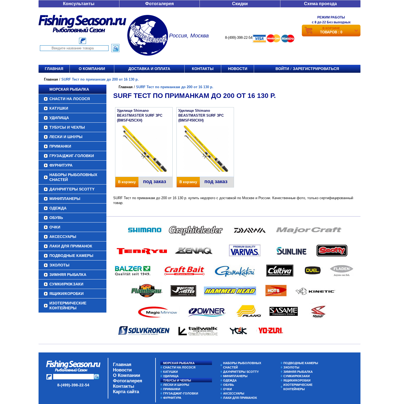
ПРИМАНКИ (60, 146)
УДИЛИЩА (59, 118)
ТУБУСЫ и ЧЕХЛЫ (67, 127)
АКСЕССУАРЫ (62, 236)
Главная (54, 68)
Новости (237, 68)
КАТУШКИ (58, 108)
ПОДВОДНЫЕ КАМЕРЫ (71, 255)
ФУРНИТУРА (60, 165)
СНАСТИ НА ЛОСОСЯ (69, 99)
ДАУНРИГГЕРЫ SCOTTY (71, 189)
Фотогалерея (159, 3)
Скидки (240, 3)
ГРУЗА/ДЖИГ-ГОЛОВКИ (71, 156)
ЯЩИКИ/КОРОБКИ (66, 293)
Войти (282, 68)
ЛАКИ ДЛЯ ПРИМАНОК (70, 246)
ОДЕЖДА (57, 208)
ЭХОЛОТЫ (59, 265)
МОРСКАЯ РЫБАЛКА (69, 89)
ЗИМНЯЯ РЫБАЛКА (67, 274)
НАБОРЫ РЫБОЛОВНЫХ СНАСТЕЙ (73, 177)
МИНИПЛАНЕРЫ (64, 198)
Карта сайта (126, 391)
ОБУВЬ (56, 217)
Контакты (203, 68)
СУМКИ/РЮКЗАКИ (66, 284)
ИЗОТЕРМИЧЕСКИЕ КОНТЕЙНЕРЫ (67, 305)
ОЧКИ (54, 227)
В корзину (127, 182)
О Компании (126, 375)
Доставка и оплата (149, 68)
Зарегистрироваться (316, 68)
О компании (92, 68)
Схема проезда (320, 3)
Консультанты (78, 3)
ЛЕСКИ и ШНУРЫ (66, 137)
